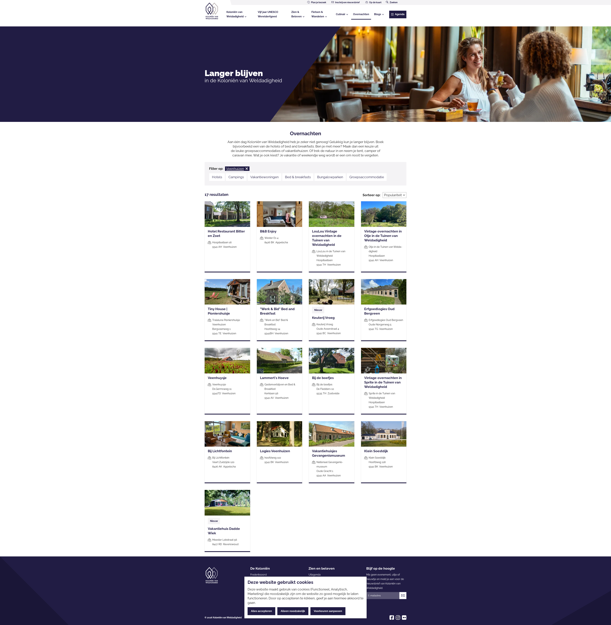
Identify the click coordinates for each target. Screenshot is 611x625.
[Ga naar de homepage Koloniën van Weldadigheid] (212, 575)
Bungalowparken (330, 177)
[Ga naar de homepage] (215, 11)
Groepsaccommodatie (366, 177)
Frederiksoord (258, 574)
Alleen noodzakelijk (293, 611)
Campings (236, 177)
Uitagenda (315, 574)
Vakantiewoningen (264, 177)
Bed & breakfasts (298, 177)
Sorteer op (371, 195)
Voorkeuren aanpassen (328, 611)
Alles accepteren (261, 611)
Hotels (217, 177)
